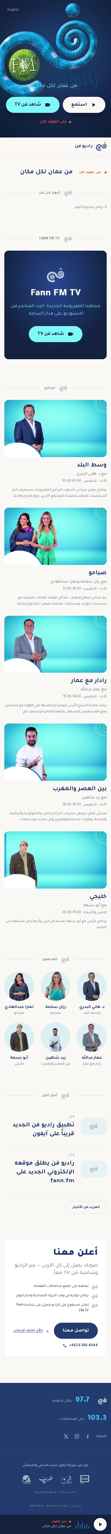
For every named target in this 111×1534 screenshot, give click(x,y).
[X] (66, 1436)
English (13, 10)
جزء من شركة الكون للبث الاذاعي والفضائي (56, 1465)
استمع (79, 104)
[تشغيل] (100, 1524)
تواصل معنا (76, 1330)
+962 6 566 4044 (83, 1346)
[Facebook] (87, 1436)
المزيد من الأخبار (86, 1207)
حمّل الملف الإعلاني (28, 1331)
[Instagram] (76, 1436)
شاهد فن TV (28, 104)
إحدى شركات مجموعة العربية (55, 1492)
